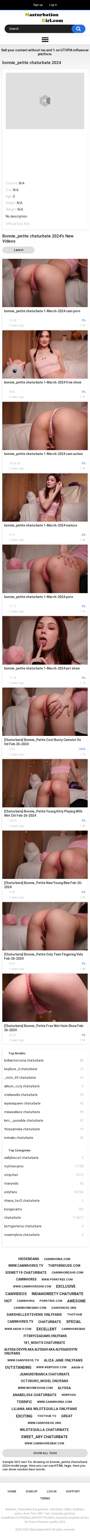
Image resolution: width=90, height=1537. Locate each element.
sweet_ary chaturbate (44, 1437)
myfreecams (44, 1166)
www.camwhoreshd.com (32, 1286)
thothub (74, 1314)
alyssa (64, 1388)
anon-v (77, 1367)
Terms (45, 1498)
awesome (76, 1301)
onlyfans (44, 1192)
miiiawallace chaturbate (44, 1112)
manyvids (44, 1183)
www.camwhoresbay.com (44, 1443)
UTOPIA (66, 50)
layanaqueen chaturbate (44, 1103)
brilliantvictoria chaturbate (44, 1060)
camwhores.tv (20, 1321)
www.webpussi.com (51, 1367)
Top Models (16, 1053)
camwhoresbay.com (30, 1308)
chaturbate (44, 1217)
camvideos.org (63, 1308)
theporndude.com (64, 1265)
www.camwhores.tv (25, 1265)
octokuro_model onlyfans (44, 1381)
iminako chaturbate (44, 1138)
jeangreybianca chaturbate (44, 1374)
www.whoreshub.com (35, 1388)
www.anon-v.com (18, 1329)
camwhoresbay (73, 1329)
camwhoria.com (57, 1259)
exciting (24, 1416)
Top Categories (19, 1150)
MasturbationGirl (40, 1529)
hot (8, 1301)
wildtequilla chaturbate (44, 1430)
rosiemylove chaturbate (44, 1235)
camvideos (16, 1294)
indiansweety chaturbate (57, 1294)
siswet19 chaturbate (26, 1273)
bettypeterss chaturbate (44, 1226)
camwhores (26, 1279)
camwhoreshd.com (67, 1272)
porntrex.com (50, 1301)
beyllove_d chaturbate (44, 1069)
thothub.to (46, 1416)
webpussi (69, 1395)
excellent (46, 1329)
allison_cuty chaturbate (44, 1086)
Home (12, 1491)
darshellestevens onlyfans (34, 1315)
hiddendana (28, 1259)
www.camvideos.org (44, 1423)
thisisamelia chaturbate (44, 1129)
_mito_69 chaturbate (44, 1077)
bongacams (44, 1209)
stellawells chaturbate (44, 1095)
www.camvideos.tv (23, 1360)
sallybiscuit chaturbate (44, 1158)
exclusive (65, 1286)
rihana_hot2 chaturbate (44, 1200)
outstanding (18, 1367)
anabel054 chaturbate (35, 1395)
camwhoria (26, 1301)
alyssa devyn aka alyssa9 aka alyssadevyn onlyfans (40, 1351)
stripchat (44, 1175)
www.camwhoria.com (54, 1402)
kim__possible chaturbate (44, 1120)
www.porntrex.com (57, 1279)
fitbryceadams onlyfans (45, 1336)
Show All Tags (45, 1453)
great (67, 1416)
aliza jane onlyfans (63, 1360)
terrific (24, 1402)
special (73, 1321)
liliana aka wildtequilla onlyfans (44, 1409)
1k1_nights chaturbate (44, 1343)
